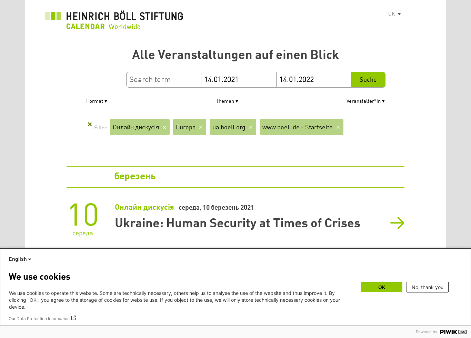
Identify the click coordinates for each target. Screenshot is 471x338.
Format (94, 101)
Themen (225, 101)
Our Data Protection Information (39, 318)
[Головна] (114, 21)
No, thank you (427, 287)
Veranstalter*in (364, 101)
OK (381, 287)
